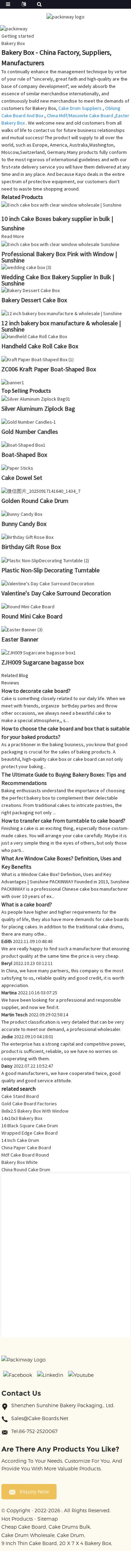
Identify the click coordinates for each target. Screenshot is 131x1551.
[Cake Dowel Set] (17, 468)
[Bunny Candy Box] (21, 514)
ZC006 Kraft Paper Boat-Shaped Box (48, 369)
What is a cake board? (26, 904)
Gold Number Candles (29, 432)
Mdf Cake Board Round (25, 1155)
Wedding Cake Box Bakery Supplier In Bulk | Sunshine (57, 280)
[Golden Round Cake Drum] (40, 491)
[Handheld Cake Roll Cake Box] (34, 336)
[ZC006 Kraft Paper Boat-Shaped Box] (37, 359)
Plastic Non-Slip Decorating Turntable (50, 570)
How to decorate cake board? (36, 690)
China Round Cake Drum (25, 1169)
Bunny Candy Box (23, 524)
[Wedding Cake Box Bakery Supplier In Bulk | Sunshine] (26, 267)
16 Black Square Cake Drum (29, 1125)
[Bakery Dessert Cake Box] (30, 290)
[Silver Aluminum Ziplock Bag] (35, 398)
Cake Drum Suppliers (80, 108)
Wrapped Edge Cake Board (29, 1133)
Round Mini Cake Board (32, 616)
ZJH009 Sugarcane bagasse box (42, 662)
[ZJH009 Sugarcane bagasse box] (38, 652)
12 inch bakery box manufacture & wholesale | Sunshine (61, 326)
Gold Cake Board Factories (29, 1103)
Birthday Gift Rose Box (31, 547)
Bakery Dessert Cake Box (34, 300)
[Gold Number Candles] (28, 421)
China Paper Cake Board (26, 1147)
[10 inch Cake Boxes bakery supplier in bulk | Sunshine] (61, 204)
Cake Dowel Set (21, 478)
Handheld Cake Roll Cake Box (39, 346)
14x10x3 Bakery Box (21, 1118)
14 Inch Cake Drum (20, 1140)
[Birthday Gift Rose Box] (27, 537)
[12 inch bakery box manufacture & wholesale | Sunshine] (61, 313)
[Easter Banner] (22, 629)
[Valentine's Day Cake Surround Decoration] (47, 583)
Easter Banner (19, 639)
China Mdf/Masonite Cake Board (80, 115)
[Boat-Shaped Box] (23, 444)
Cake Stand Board (20, 1096)
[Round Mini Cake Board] (27, 606)
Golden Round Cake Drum (34, 501)
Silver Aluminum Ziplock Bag (38, 409)
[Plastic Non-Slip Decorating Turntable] (45, 560)
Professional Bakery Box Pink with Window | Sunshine (59, 257)
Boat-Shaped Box (24, 455)
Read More (12, 236)
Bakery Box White (19, 1162)
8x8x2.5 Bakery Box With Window (34, 1111)
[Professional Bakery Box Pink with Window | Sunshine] (60, 243)
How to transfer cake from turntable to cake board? (63, 820)
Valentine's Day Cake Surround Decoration (56, 593)
